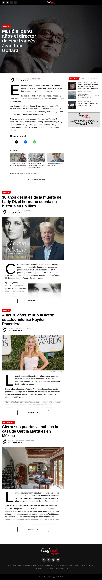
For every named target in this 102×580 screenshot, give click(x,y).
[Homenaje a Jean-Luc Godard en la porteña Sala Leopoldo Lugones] (36, 157)
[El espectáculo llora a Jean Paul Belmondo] (55, 157)
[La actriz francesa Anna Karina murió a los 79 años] (18, 157)
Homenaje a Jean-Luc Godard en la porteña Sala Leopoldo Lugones (36, 165)
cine (28, 173)
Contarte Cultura (24, 81)
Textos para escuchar (27, 565)
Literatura (12, 565)
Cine (71, 565)
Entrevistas (40, 568)
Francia (34, 173)
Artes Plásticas (61, 565)
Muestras (49, 565)
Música (40, 565)
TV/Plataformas (88, 565)
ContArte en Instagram (56, 568)
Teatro (77, 565)
